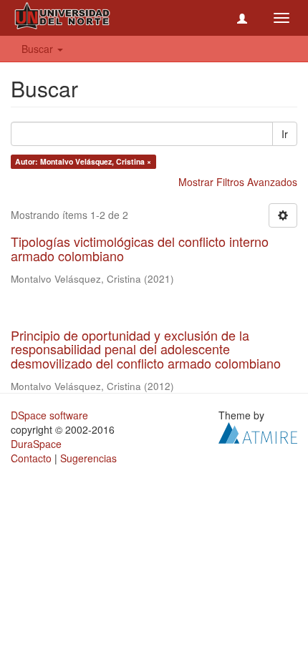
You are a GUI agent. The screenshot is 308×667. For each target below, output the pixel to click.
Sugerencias (88, 458)
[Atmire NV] (257, 431)
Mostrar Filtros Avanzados (237, 182)
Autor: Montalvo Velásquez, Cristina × (83, 161)
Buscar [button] (38, 49)
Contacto (31, 458)
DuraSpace (36, 444)
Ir (284, 134)
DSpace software (49, 415)
